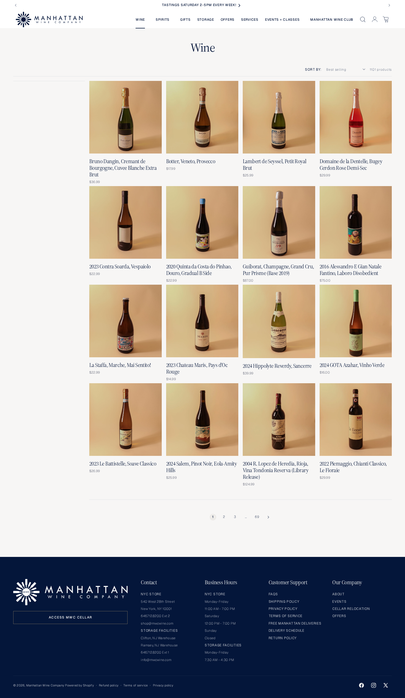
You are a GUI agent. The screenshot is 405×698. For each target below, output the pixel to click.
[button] (142, 19)
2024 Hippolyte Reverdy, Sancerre (277, 366)
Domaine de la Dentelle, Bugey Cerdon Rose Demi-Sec (351, 164)
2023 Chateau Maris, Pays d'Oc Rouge (197, 368)
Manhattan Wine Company (45, 685)
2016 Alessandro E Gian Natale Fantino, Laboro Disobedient (351, 269)
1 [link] (213, 517)
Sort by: (313, 69)
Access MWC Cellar (70, 617)
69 (257, 517)
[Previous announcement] (16, 5)
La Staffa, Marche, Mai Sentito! (120, 365)
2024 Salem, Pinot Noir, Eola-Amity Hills (201, 467)
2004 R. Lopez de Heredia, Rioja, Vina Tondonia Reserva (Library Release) (275, 470)
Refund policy (108, 685)
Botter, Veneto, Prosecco (190, 161)
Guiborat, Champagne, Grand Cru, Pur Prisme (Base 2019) (278, 269)
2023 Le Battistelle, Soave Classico (122, 463)
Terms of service (135, 685)
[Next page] (268, 517)
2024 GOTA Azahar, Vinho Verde (352, 365)
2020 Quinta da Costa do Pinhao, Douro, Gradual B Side (198, 269)
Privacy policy (163, 685)
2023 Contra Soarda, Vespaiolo (120, 266)
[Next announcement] (389, 5)
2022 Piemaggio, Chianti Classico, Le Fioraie (353, 467)
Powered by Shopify (79, 685)
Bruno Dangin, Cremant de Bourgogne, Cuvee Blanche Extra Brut (122, 168)
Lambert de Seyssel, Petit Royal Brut (274, 164)
